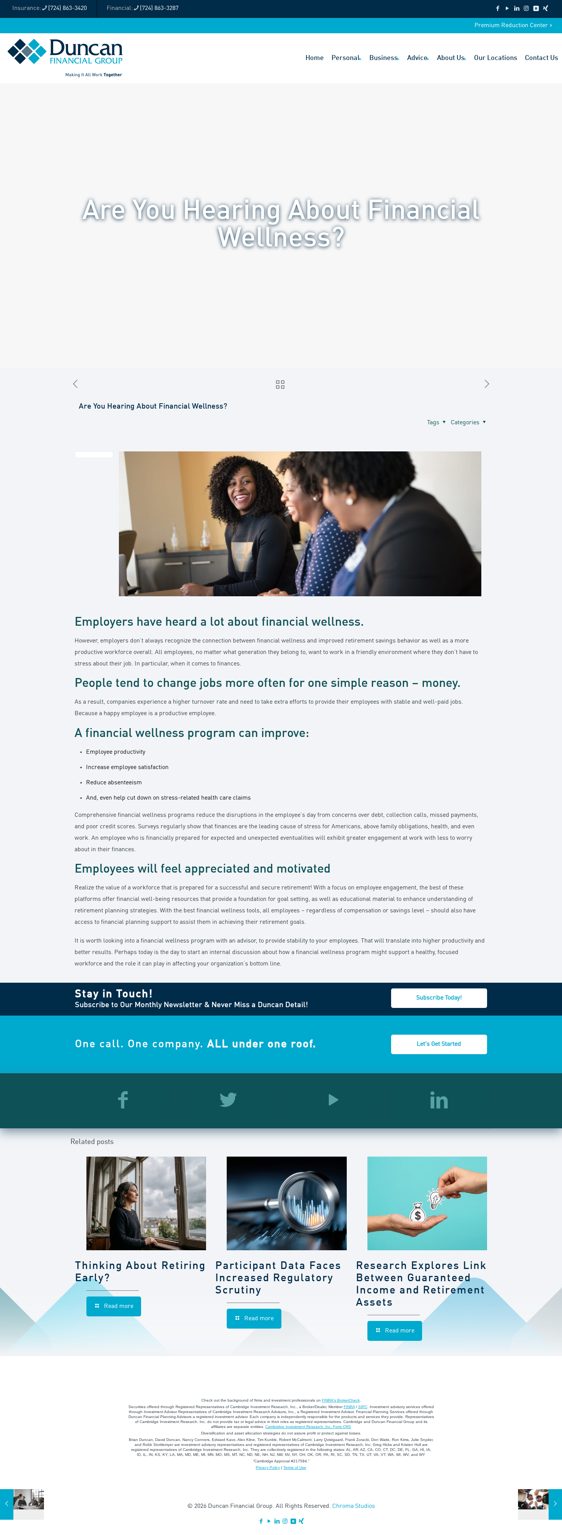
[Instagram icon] (526, 9)
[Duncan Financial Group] (65, 58)
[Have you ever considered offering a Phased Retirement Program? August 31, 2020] (22, 1504)
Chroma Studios (353, 1506)
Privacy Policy (268, 1467)
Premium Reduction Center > (513, 26)
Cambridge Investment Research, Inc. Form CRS (308, 1427)
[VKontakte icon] (536, 9)
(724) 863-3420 (67, 8)
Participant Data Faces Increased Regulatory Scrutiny (278, 1278)
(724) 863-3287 (159, 8)
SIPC (362, 1407)
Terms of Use (294, 1467)
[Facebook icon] (497, 9)
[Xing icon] (545, 9)
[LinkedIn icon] (517, 9)
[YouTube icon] (507, 9)
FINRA (349, 1407)
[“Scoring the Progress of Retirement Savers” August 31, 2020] (540, 1504)
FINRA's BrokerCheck (341, 1400)
